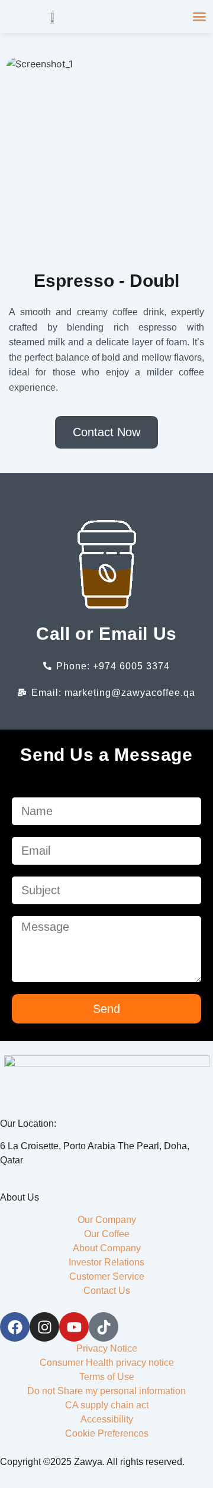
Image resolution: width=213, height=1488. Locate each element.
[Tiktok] (103, 1327)
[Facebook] (15, 1327)
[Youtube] (74, 1327)
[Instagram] (44, 1327)
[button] (199, 16)
